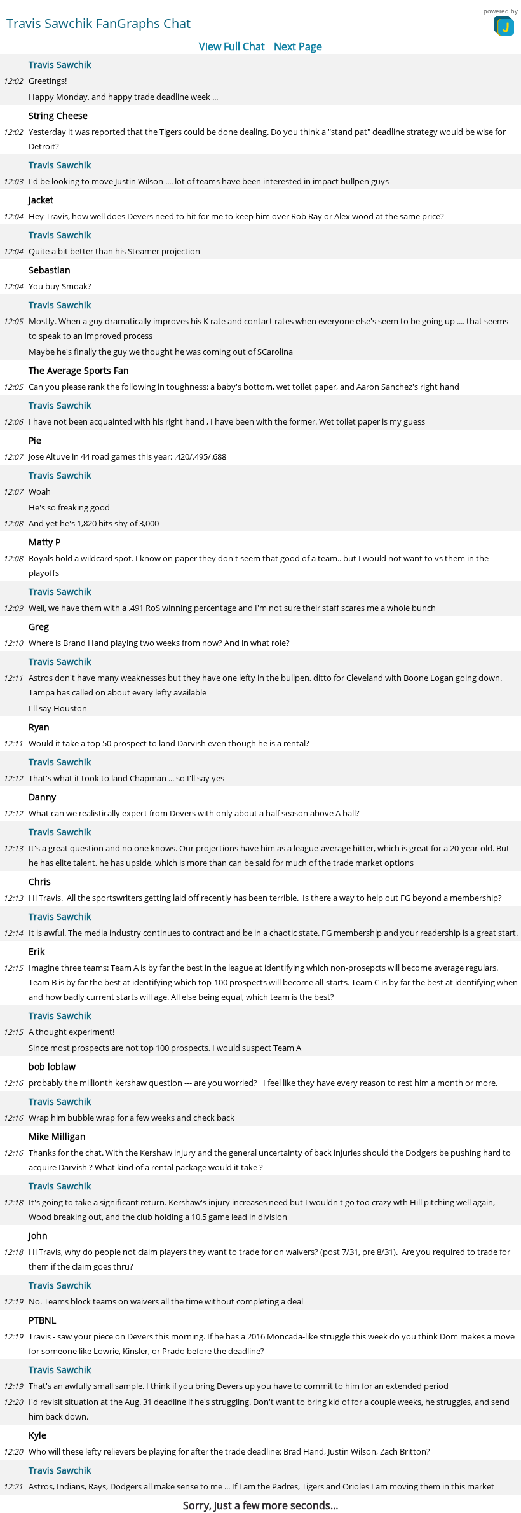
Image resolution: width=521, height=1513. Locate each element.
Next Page (298, 46)
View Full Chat (232, 46)
